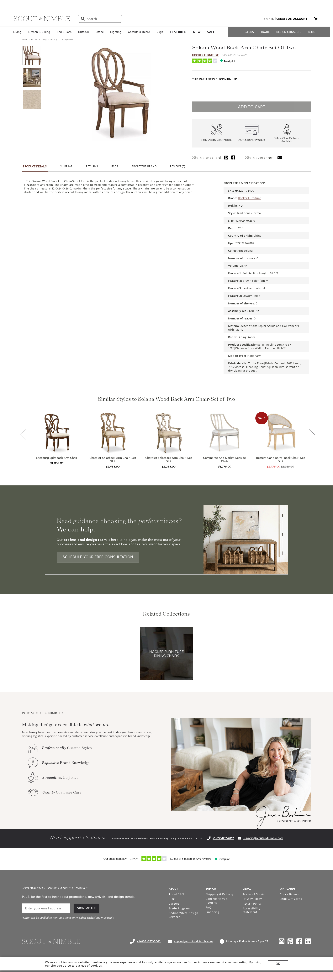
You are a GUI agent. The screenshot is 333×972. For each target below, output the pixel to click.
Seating (54, 39)
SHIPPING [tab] (66, 166)
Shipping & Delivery (220, 894)
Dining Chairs (66, 39)
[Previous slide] (23, 435)
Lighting (115, 32)
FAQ (208, 907)
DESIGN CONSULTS (288, 32)
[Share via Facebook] (233, 157)
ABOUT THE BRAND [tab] (144, 166)
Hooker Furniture (205, 55)
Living (17, 32)
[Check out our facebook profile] (299, 941)
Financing (212, 912)
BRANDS (248, 32)
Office (100, 32)
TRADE (265, 32)
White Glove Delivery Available (286, 140)
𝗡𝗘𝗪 (196, 32)
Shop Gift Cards (291, 899)
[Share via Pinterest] (226, 157)
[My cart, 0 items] (316, 19)
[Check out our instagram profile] (281, 941)
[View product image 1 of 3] (31, 55)
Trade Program (179, 908)
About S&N (176, 894)
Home (25, 39)
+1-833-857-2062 (223, 838)
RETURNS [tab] (92, 166)
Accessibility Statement (251, 910)
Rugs (159, 32)
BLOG (311, 32)
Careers (174, 903)
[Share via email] (280, 157)
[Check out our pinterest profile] (290, 941)
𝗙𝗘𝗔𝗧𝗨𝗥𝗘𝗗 (178, 32)
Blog (172, 899)
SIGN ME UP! (87, 908)
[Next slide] (312, 435)
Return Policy (252, 903)
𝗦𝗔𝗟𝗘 (211, 32)
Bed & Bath (64, 32)
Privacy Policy (252, 899)
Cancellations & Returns (217, 900)
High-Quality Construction (216, 139)
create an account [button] (291, 19)
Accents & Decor (139, 32)
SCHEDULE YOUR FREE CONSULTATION (98, 557)
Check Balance (290, 894)
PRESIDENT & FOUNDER (294, 821)
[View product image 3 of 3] (31, 99)
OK (278, 964)
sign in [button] (269, 19)
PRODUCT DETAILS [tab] (35, 166)
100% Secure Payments (251, 139)
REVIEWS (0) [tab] (177, 166)
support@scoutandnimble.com (263, 838)
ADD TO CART (251, 107)
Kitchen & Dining (39, 32)
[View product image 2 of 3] (31, 77)
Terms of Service (254, 894)
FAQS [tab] (114, 166)
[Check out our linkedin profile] (308, 941)
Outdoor (83, 32)
